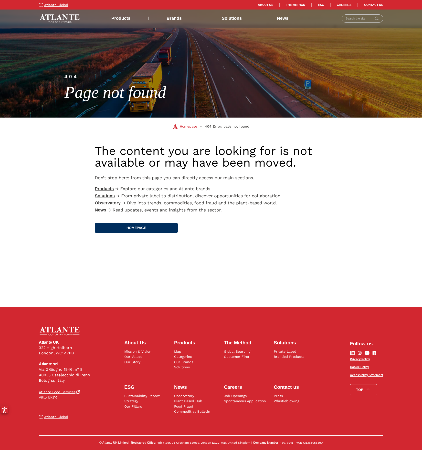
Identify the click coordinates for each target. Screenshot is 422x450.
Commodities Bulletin (192, 411)
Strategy (131, 401)
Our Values (133, 357)
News (282, 18)
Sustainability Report (142, 396)
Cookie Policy (359, 367)
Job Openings (235, 396)
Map (177, 351)
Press (278, 396)
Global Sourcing (237, 351)
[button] (4, 409)
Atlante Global (56, 5)
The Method (295, 5)
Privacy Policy (360, 359)
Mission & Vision (137, 351)
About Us (265, 5)
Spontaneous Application (245, 401)
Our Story (132, 362)
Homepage (188, 126)
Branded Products (289, 357)
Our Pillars (133, 406)
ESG (321, 5)
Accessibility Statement (366, 375)
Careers (344, 5)
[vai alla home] (59, 18)
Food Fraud (183, 406)
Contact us (373, 5)
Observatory (184, 396)
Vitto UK (46, 397)
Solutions (232, 18)
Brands (174, 18)
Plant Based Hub (188, 401)
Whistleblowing (286, 401)
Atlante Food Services (57, 392)
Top (359, 390)
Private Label (285, 351)
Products (120, 18)
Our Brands (183, 362)
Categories (183, 357)
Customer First (236, 357)
